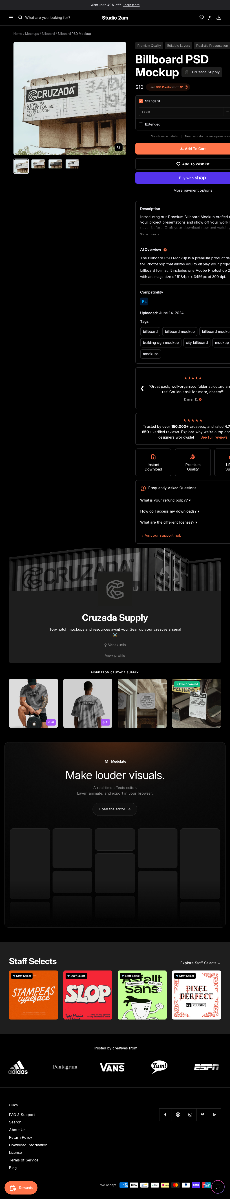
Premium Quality (149, 45)
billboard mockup (180, 331)
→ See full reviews (212, 437)
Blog (13, 1167)
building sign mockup (161, 342)
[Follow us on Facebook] (165, 1114)
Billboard (48, 34)
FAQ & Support (22, 1114)
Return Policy (20, 1137)
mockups (151, 354)
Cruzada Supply (115, 617)
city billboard (197, 342)
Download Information (28, 1145)
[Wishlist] (201, 18)
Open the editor (115, 809)
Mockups (32, 34)
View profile (115, 655)
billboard (150, 331)
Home (17, 34)
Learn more (131, 5)
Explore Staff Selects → (200, 963)
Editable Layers (178, 45)
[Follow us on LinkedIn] (215, 1114)
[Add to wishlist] (52, 685)
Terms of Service (23, 1160)
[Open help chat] (218, 1187)
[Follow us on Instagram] (190, 1114)
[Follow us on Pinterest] (202, 1114)
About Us (17, 1129)
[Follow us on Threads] (178, 1114)
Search (15, 1122)
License (15, 1152)
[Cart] (219, 18)
